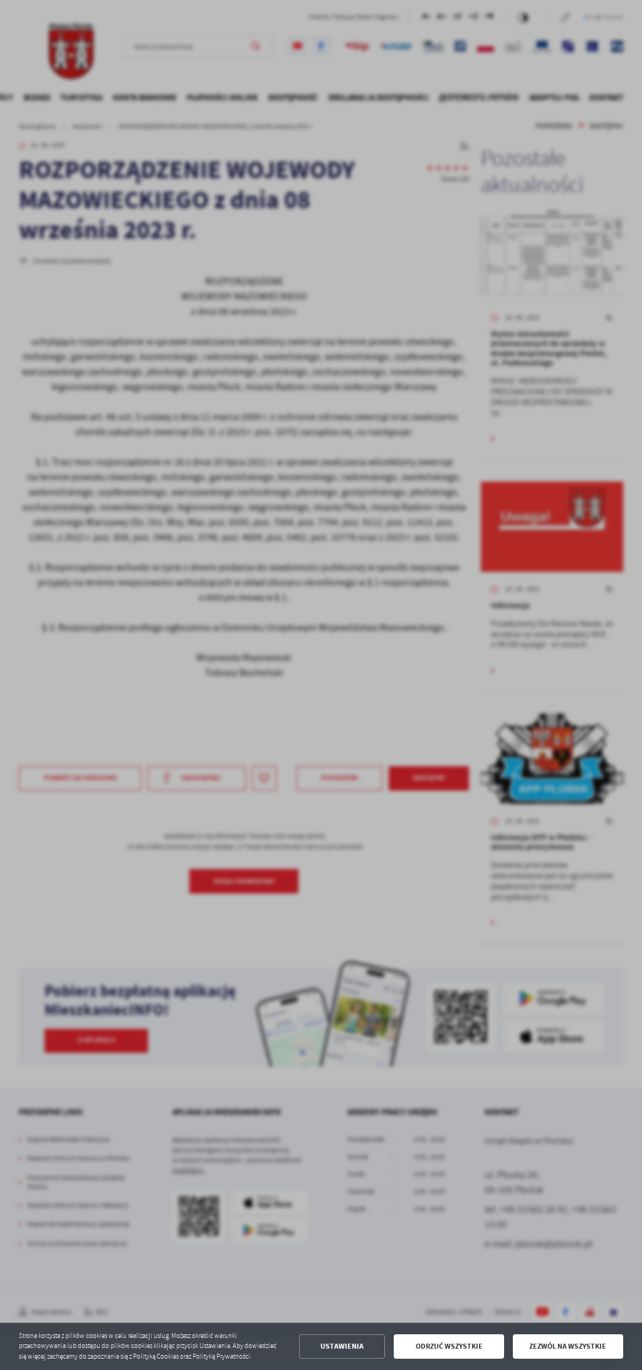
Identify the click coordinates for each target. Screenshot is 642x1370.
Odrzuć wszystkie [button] (449, 1346)
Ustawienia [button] (342, 1346)
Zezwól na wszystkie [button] (567, 1346)
